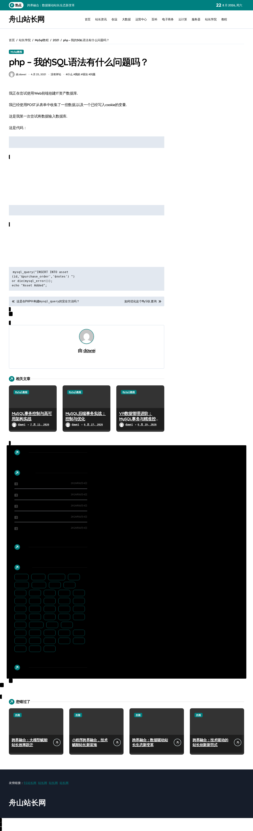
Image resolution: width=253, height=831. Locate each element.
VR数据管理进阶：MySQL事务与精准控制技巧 (139, 419)
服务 (67, 624)
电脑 (36, 632)
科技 (65, 632)
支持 (65, 616)
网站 (21, 640)
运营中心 (141, 19)
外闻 (17, 715)
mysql (39, 577)
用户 (21, 632)
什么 (70, 74)
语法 (85, 74)
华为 (21, 600)
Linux (22, 577)
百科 (154, 19)
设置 (36, 648)
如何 (65, 600)
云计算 (182, 19)
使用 (50, 593)
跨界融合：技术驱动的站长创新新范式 (44, 517)
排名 (50, 616)
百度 (50, 632)
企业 (21, 593)
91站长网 (30, 783)
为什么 (22, 585)
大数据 (126, 19)
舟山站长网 (27, 19)
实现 (21, 608)
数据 (79, 616)
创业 (114, 19)
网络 (36, 640)
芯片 (65, 640)
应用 (50, 608)
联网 (50, 640)
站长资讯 (101, 19)
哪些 (50, 600)
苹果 (79, 640)
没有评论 (56, 74)
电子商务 (168, 19)
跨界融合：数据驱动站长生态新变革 (43, 506)
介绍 (70, 585)
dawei (89, 350)
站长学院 (211, 19)
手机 (21, 616)
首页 (88, 19)
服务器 (196, 19)
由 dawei (21, 74)
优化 (36, 593)
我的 (77, 74)
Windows (57, 577)
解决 (21, 648)
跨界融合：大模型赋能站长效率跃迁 (43, 483)
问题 (92, 74)
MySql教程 (16, 51)
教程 (224, 19)
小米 (36, 608)
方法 (21, 624)
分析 (65, 593)
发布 (36, 600)
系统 (79, 632)
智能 (53, 624)
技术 (36, 616)
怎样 (79, 608)
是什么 (37, 624)
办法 (79, 593)
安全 (79, 600)
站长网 (42, 783)
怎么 (65, 608)
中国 (74, 577)
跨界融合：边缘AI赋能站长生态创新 (43, 528)
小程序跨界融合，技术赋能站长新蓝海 (44, 495)
